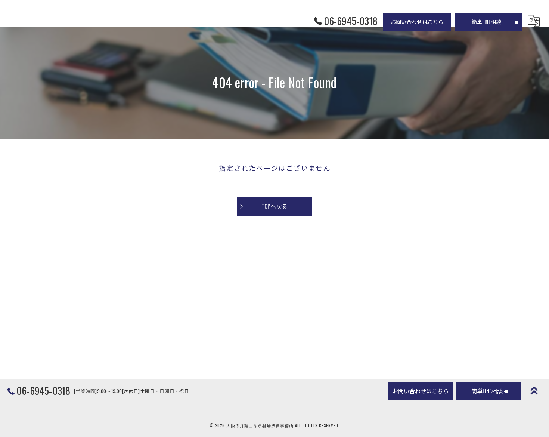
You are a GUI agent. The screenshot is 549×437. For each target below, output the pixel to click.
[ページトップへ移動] (534, 390)
